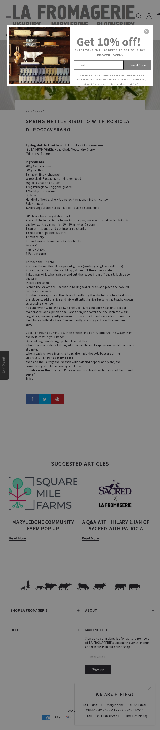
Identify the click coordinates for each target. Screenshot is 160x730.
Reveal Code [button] (137, 65)
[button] (146, 31)
